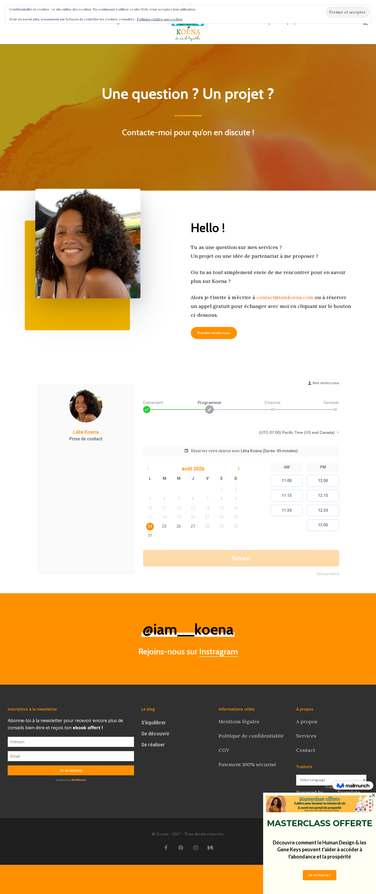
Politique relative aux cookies (159, 19)
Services (306, 736)
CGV (224, 750)
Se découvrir (155, 733)
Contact (306, 750)
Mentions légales (239, 721)
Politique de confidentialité (252, 736)
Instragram (218, 651)
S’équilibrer (153, 722)
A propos (306, 721)
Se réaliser (153, 744)
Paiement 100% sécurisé (247, 764)
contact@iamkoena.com (285, 297)
